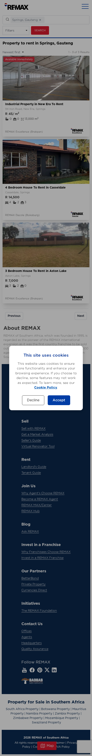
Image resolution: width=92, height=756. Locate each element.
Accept (59, 400)
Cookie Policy (45, 387)
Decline (33, 400)
